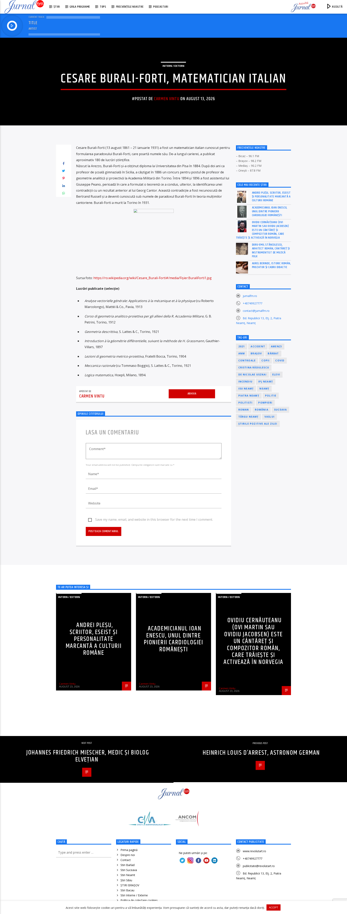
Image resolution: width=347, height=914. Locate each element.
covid (279, 360)
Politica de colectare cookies (139, 900)
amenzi (276, 346)
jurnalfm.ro (250, 296)
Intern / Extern (173, 66)
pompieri (265, 402)
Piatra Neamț (248, 395)
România (261, 409)
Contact (125, 860)
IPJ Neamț (265, 381)
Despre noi (127, 855)
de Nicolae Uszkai (252, 374)
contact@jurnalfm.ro (256, 311)
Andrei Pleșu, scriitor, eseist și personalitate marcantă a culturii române (271, 196)
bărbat (273, 353)
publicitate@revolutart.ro (259, 866)
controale (247, 360)
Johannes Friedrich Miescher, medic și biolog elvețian (87, 756)
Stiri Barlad (127, 865)
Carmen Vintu (166, 98)
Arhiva (192, 393)
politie (270, 395)
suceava (280, 409)
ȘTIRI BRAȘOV (129, 885)
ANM (241, 353)
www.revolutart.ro (254, 851)
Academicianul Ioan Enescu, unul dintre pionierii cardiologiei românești (270, 211)
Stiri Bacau (127, 890)
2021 (241, 346)
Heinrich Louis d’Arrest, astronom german (261, 753)
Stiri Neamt (127, 875)
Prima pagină (129, 850)
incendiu (245, 381)
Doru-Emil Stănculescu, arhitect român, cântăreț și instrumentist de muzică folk (271, 250)
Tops (103, 6)
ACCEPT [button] (273, 907)
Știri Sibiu (126, 880)
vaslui (269, 416)
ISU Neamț (246, 388)
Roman (243, 409)
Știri (57, 6)
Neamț (264, 388)
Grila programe (80, 6)
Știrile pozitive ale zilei (257, 423)
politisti (245, 402)
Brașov (256, 353)
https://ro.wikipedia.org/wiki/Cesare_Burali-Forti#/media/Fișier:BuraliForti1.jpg (152, 278)
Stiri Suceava (128, 870)
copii (265, 360)
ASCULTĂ (336, 6)
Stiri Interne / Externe (134, 895)
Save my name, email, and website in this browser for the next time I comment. (154, 519)
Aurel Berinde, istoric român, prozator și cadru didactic (271, 265)
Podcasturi (160, 6)
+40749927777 (252, 303)
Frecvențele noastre (130, 6)
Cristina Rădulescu (253, 367)
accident (258, 346)
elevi (276, 374)
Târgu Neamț (248, 416)
